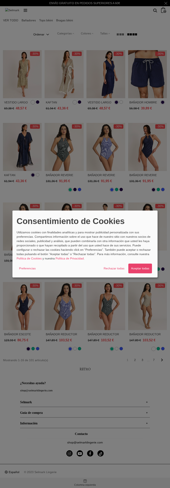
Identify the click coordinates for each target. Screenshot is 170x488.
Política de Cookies (29, 258)
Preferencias (27, 268)
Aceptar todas (140, 268)
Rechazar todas (114, 268)
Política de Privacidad (70, 258)
